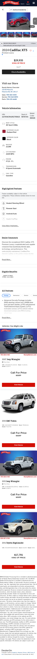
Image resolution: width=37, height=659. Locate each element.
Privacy (25, 652)
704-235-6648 (11, 99)
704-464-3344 (11, 95)
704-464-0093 (13, 97)
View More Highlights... (10, 226)
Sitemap (20, 652)
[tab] (6, 295)
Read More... (6, 259)
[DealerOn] (7, 650)
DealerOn (14, 652)
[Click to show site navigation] (34, 3)
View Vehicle (18, 384)
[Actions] (33, 51)
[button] (3, 9)
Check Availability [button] (19, 72)
